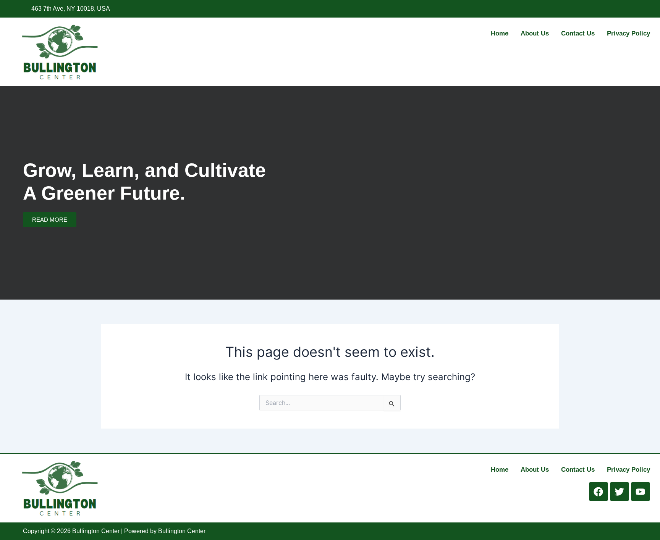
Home (499, 33)
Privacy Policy (628, 33)
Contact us (578, 33)
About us (535, 33)
